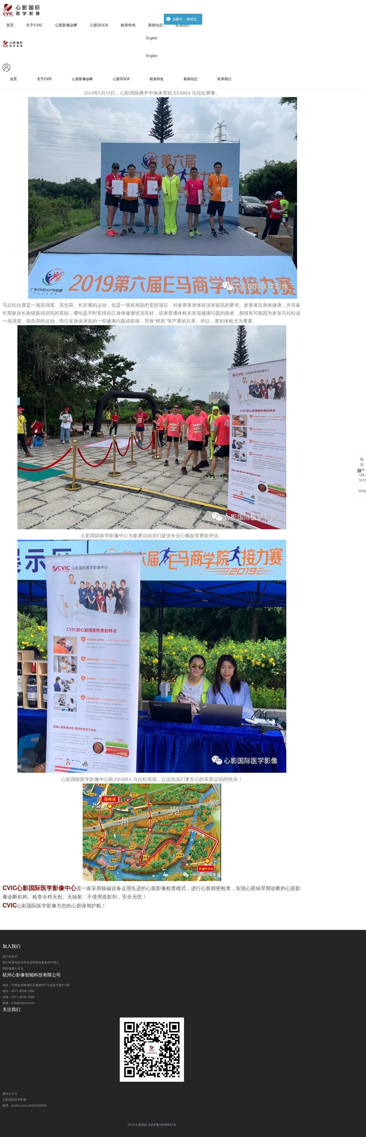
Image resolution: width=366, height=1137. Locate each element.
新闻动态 (155, 24)
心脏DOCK (99, 24)
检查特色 (128, 24)
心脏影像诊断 (66, 24)
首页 (10, 24)
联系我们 (183, 24)
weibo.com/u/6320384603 (29, 1105)
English (152, 37)
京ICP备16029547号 (162, 1124)
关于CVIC (34, 24)
